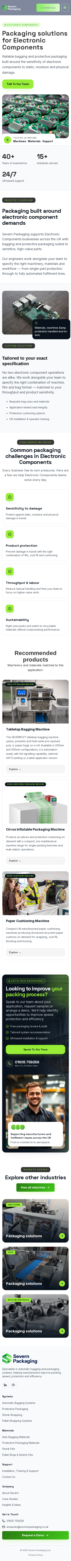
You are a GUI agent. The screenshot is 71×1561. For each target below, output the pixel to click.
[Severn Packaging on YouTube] (13, 1385)
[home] (11, 7)
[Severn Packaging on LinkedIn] (5, 1385)
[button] (65, 7)
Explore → (15, 769)
